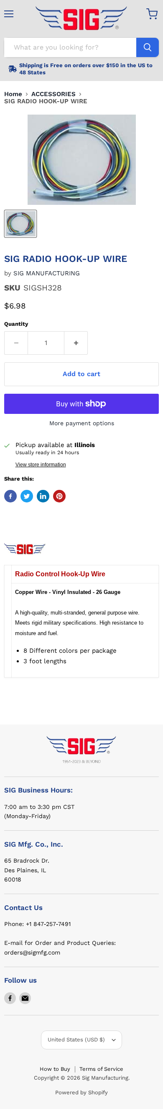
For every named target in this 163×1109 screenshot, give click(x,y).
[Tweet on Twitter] (26, 496)
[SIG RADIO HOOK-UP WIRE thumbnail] (20, 223)
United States (76, 1039)
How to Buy (55, 1069)
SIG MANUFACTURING (46, 273)
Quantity (16, 324)
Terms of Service (101, 1069)
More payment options (81, 423)
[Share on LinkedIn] (43, 496)
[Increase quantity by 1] (76, 343)
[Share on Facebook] (10, 496)
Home (13, 94)
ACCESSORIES (53, 94)
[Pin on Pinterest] (59, 496)
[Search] (147, 47)
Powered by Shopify (81, 1092)
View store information (40, 465)
